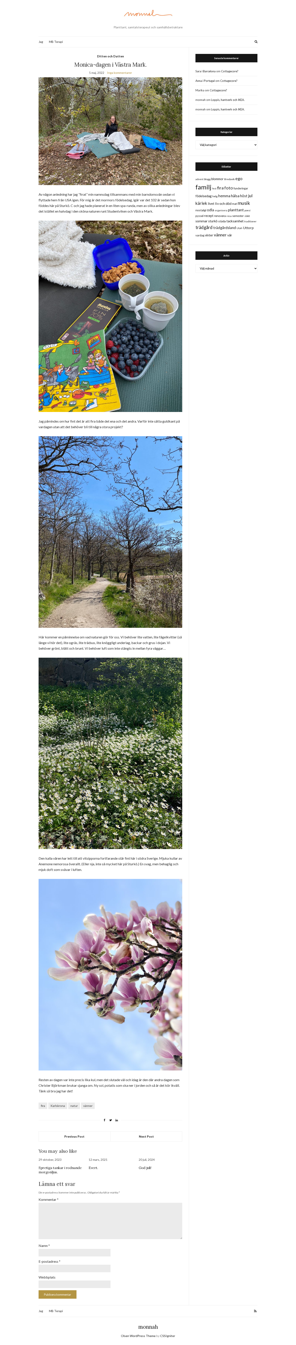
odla (210, 210)
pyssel (199, 216)
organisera (221, 210)
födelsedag (203, 196)
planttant (236, 209)
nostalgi (200, 210)
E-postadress (49, 1261)
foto (228, 187)
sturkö (213, 221)
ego (238, 178)
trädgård (204, 227)
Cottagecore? (229, 71)
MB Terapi (56, 42)
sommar (201, 221)
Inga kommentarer (119, 72)
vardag (199, 235)
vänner (88, 1106)
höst (243, 196)
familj (203, 187)
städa (222, 221)
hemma (224, 196)
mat (234, 203)
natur (74, 1106)
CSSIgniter (167, 1336)
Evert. (93, 1168)
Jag (41, 42)
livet (211, 203)
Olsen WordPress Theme (138, 1336)
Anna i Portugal (205, 80)
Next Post (146, 1136)
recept (208, 216)
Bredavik (229, 179)
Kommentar (49, 1199)
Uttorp (248, 228)
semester (238, 216)
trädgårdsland (224, 228)
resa (229, 216)
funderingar (241, 188)
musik (243, 203)
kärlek (201, 203)
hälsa (235, 196)
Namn (44, 1245)
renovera (220, 216)
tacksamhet (235, 221)
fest (214, 188)
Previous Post (74, 1136)
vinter (209, 235)
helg (215, 196)
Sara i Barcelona (205, 71)
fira (43, 1106)
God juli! (145, 1168)
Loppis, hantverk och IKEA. (228, 100)
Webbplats (47, 1277)
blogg (207, 179)
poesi (247, 210)
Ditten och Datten (110, 56)
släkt (247, 216)
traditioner (250, 221)
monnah (148, 1327)
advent (199, 179)
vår (229, 235)
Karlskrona (57, 1106)
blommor (217, 179)
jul (250, 195)
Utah (239, 228)
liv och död (223, 203)
